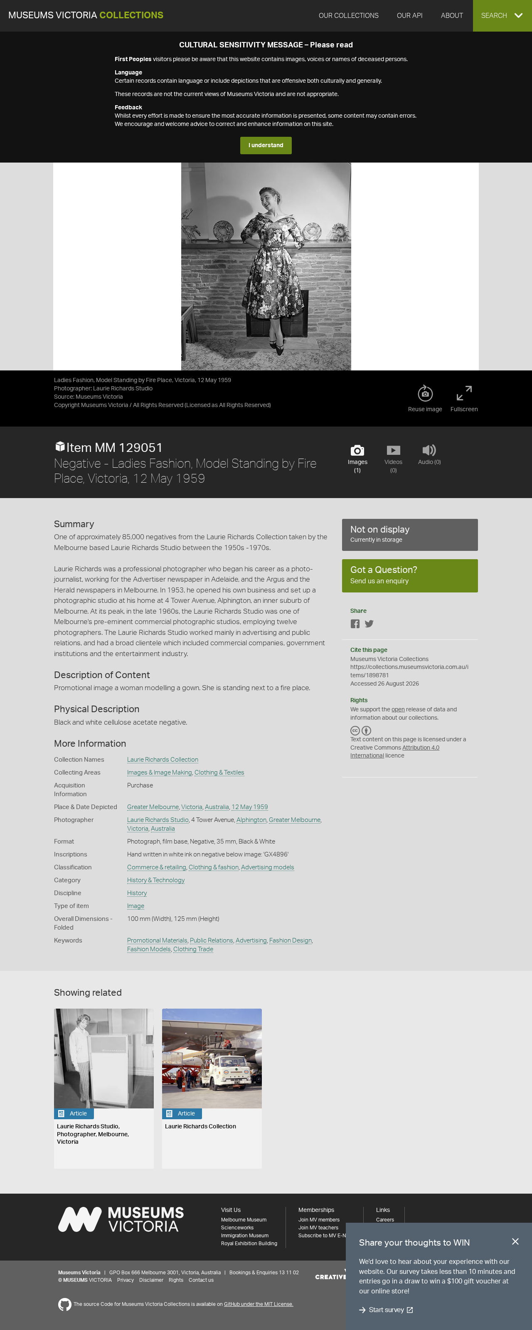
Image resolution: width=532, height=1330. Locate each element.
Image (135, 906)
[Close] (515, 1243)
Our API (410, 15)
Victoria (191, 807)
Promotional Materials (157, 941)
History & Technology (156, 880)
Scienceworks (237, 1227)
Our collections (349, 15)
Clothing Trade (193, 949)
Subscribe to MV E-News (326, 1235)
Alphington (251, 820)
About (452, 15)
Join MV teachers (318, 1227)
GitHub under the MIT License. (258, 1304)
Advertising (251, 941)
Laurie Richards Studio (158, 820)
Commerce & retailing (156, 867)
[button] (502, 16)
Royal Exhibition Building (249, 1243)
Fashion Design (290, 941)
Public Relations (211, 941)
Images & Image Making (159, 773)
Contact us (201, 1280)
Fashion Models (149, 949)
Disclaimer (151, 1280)
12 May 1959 (250, 807)
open (398, 710)
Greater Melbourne (153, 807)
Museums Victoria (85, 15)
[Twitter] (369, 625)
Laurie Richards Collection (162, 760)
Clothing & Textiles (219, 773)
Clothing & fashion (214, 867)
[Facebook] (355, 625)
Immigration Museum (244, 1235)
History (137, 893)
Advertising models (267, 867)
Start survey (386, 1310)
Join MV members (319, 1219)
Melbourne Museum (243, 1219)
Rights (176, 1280)
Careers (385, 1219)
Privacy (125, 1280)
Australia (217, 807)
